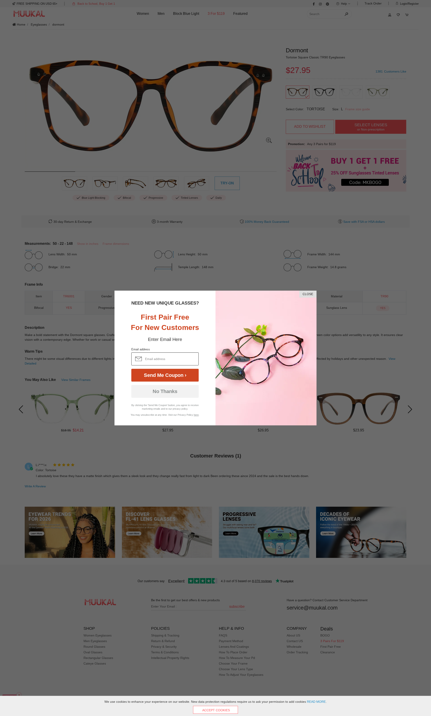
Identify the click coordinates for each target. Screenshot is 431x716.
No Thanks (165, 391)
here (196, 414)
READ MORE (316, 701)
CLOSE (308, 294)
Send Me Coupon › (165, 375)
